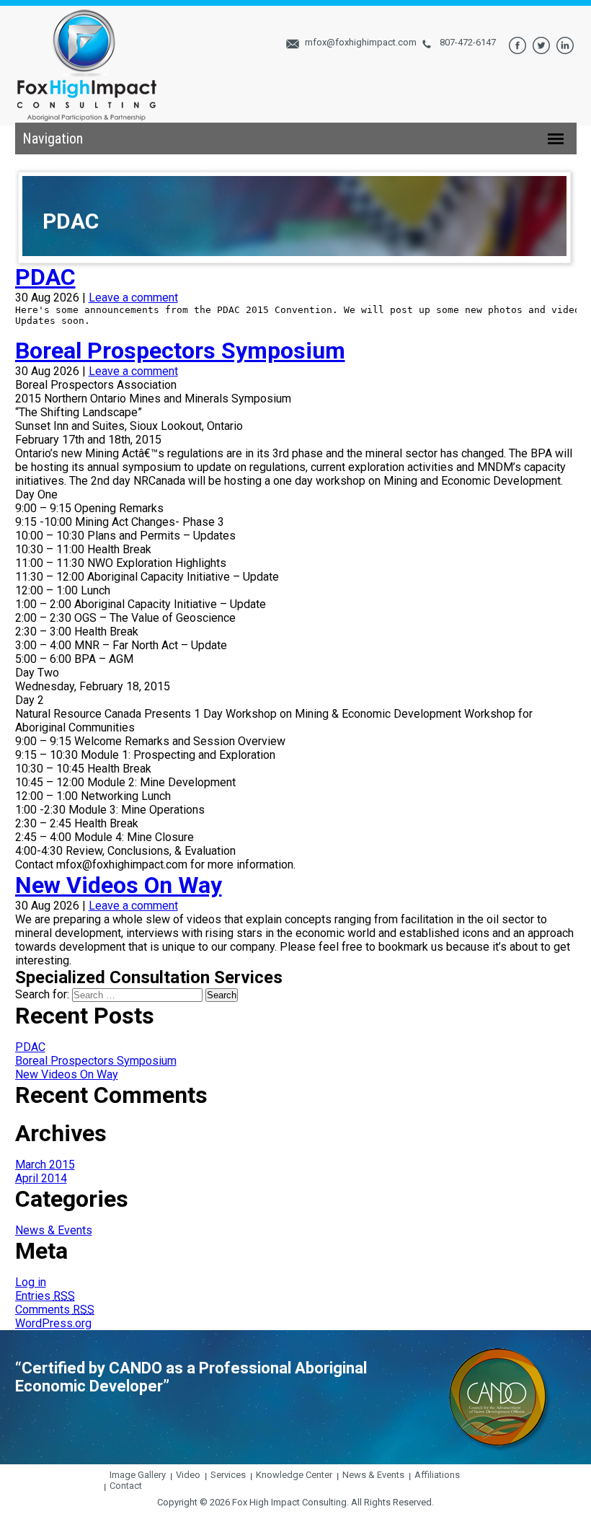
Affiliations (437, 1474)
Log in (30, 1282)
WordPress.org (53, 1323)
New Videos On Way (118, 885)
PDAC (45, 277)
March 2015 (45, 1164)
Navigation (52, 138)
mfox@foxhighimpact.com (361, 42)
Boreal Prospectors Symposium (180, 350)
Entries (45, 1296)
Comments (54, 1309)
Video (188, 1474)
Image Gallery (138, 1474)
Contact (126, 1485)
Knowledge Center (294, 1474)
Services (228, 1474)
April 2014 (41, 1178)
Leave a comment (133, 297)
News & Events (53, 1230)
